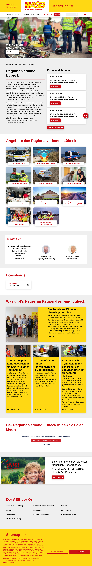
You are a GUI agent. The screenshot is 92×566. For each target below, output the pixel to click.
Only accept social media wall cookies (46, 440)
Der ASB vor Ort (47, 14)
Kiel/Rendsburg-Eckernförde (44, 506)
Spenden (57, 14)
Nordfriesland (66, 510)
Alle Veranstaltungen (55, 127)
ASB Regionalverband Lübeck (19, 246)
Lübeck (31, 64)
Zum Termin (55, 86)
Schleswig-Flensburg (68, 514)
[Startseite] (35, 6)
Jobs (32, 14)
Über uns (38, 14)
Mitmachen (18, 14)
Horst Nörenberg (72, 256)
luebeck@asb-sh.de (19, 251)
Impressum (12, 562)
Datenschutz (5, 562)
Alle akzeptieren (79, 551)
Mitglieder (26, 14)
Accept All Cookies (46, 444)
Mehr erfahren (58, 477)
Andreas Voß (46, 256)
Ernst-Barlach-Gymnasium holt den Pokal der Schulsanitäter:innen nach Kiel (73, 366)
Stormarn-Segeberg (13, 519)
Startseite (9, 64)
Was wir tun (10, 14)
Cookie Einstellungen (57, 551)
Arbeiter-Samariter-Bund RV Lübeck (63, 82)
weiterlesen (53, 336)
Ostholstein (10, 514)
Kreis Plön (64, 506)
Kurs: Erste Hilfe (56, 77)
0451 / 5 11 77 (21, 249)
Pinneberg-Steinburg (41, 514)
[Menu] (85, 14)
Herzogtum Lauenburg (14, 506)
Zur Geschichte (12, 52)
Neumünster (38, 510)
